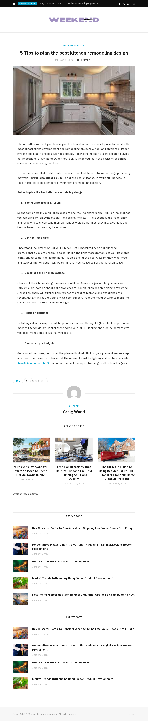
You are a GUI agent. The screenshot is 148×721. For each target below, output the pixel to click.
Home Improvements (75, 45)
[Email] (45, 380)
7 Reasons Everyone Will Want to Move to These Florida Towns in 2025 (31, 471)
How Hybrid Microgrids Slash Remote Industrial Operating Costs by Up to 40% (83, 594)
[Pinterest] (39, 380)
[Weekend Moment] (74, 20)
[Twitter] (33, 380)
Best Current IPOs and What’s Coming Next (60, 561)
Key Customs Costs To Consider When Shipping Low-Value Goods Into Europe (83, 528)
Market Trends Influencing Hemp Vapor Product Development (73, 578)
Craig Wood (74, 411)
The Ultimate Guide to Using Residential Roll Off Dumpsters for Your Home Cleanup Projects (117, 473)
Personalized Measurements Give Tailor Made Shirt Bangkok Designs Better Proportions (71, 3)
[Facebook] (26, 380)
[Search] (134, 3)
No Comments (85, 60)
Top (133, 714)
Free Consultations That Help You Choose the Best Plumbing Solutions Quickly (74, 473)
